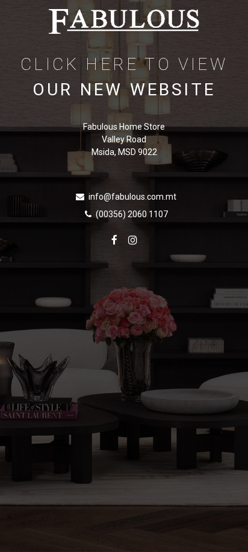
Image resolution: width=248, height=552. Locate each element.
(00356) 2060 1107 (132, 214)
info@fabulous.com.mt (132, 196)
